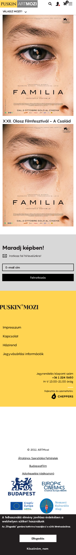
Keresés (50, 4)
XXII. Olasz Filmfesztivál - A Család (37, 121)
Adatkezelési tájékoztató (38, 473)
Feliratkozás (38, 277)
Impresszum (12, 327)
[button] (59, 4)
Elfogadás (38, 538)
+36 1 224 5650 (62, 377)
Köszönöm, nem (37, 548)
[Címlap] (19, 4)
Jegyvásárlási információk (23, 354)
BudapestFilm (38, 465)
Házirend (10, 345)
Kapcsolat (10, 336)
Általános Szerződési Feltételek (38, 458)
